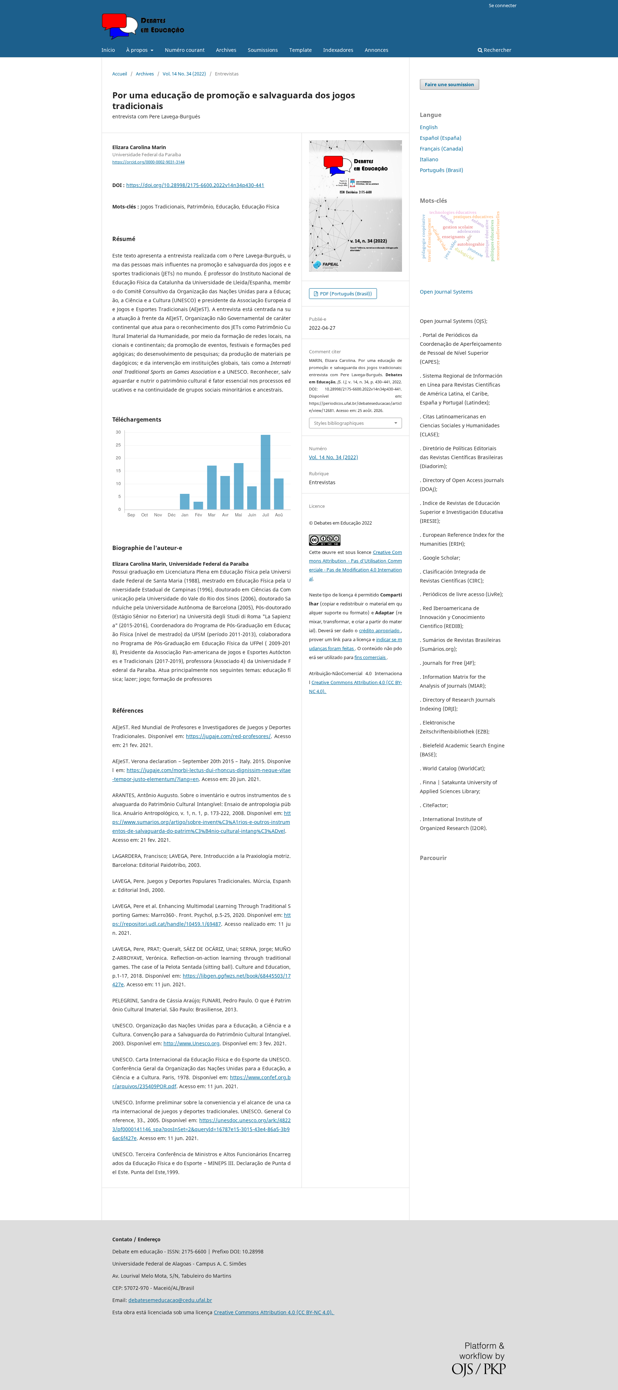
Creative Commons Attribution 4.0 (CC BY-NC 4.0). (274, 1312)
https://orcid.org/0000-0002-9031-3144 (148, 161)
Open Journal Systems (446, 291)
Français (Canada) (441, 148)
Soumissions (263, 49)
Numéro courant (185, 49)
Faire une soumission (449, 84)
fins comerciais (370, 657)
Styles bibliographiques (339, 423)
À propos (137, 49)
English (429, 127)
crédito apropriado (380, 630)
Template (300, 49)
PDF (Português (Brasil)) (345, 293)
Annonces (376, 49)
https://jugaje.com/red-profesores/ (228, 736)
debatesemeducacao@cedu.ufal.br (170, 1300)
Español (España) (440, 137)
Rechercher (496, 49)
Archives (226, 49)
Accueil (119, 73)
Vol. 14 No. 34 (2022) (184, 73)
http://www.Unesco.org (191, 1043)
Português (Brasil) (441, 170)
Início (108, 49)
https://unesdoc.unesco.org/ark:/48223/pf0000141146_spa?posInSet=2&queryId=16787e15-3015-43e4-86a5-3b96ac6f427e (201, 1129)
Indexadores (338, 49)
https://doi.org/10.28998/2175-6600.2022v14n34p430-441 (195, 185)
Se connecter (502, 5)
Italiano (429, 159)
